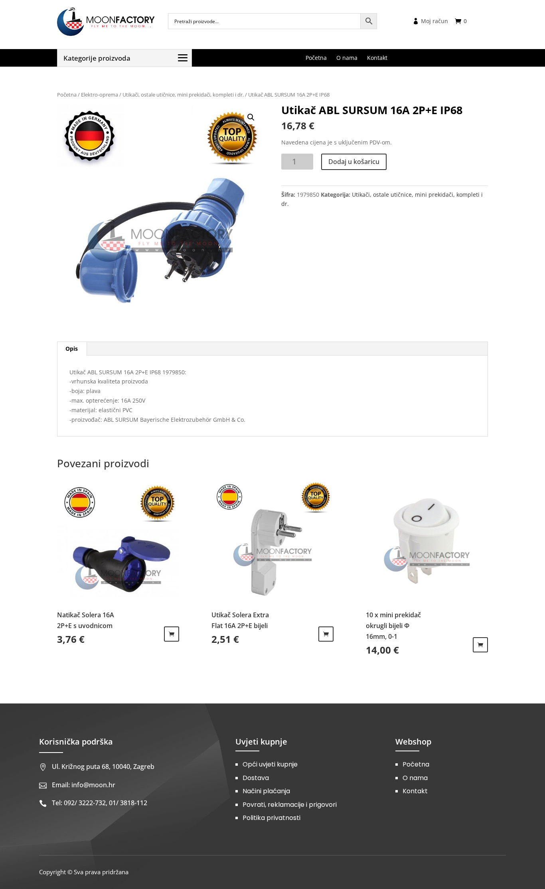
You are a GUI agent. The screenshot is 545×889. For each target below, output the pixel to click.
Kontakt (415, 791)
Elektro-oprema (99, 94)
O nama (415, 777)
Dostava (256, 777)
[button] (251, 117)
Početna (67, 94)
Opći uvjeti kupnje (270, 764)
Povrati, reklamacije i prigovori (290, 804)
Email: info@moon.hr (83, 784)
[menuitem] (316, 57)
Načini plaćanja (266, 791)
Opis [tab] (71, 348)
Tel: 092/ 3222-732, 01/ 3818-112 (99, 802)
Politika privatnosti (271, 817)
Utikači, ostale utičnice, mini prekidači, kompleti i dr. (183, 94)
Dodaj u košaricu (353, 161)
